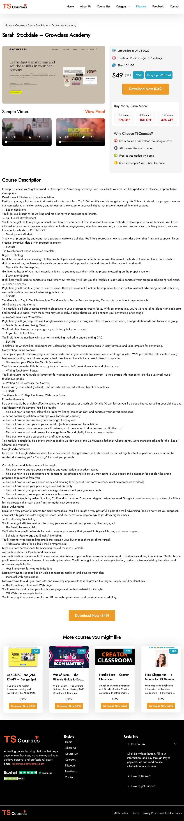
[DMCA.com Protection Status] (15, 779)
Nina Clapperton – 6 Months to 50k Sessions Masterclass (160, 676)
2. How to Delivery (139, 776)
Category (123, 6)
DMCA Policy (120, 813)
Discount (141, 6)
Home (70, 6)
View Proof (95, 111)
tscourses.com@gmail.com (28, 764)
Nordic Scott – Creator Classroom (114, 676)
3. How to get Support (141, 786)
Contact (174, 6)
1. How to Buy (136, 744)
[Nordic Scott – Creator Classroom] (115, 667)
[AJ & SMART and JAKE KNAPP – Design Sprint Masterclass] (23, 667)
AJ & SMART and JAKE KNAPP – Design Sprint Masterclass (22, 677)
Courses (20, 25)
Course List (103, 6)
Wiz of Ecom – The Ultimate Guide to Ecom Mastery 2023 (68, 677)
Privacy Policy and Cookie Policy (162, 813)
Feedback (158, 6)
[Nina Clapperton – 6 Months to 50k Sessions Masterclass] (161, 667)
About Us (85, 6)
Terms (136, 813)
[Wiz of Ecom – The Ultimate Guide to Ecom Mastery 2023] (69, 667)
